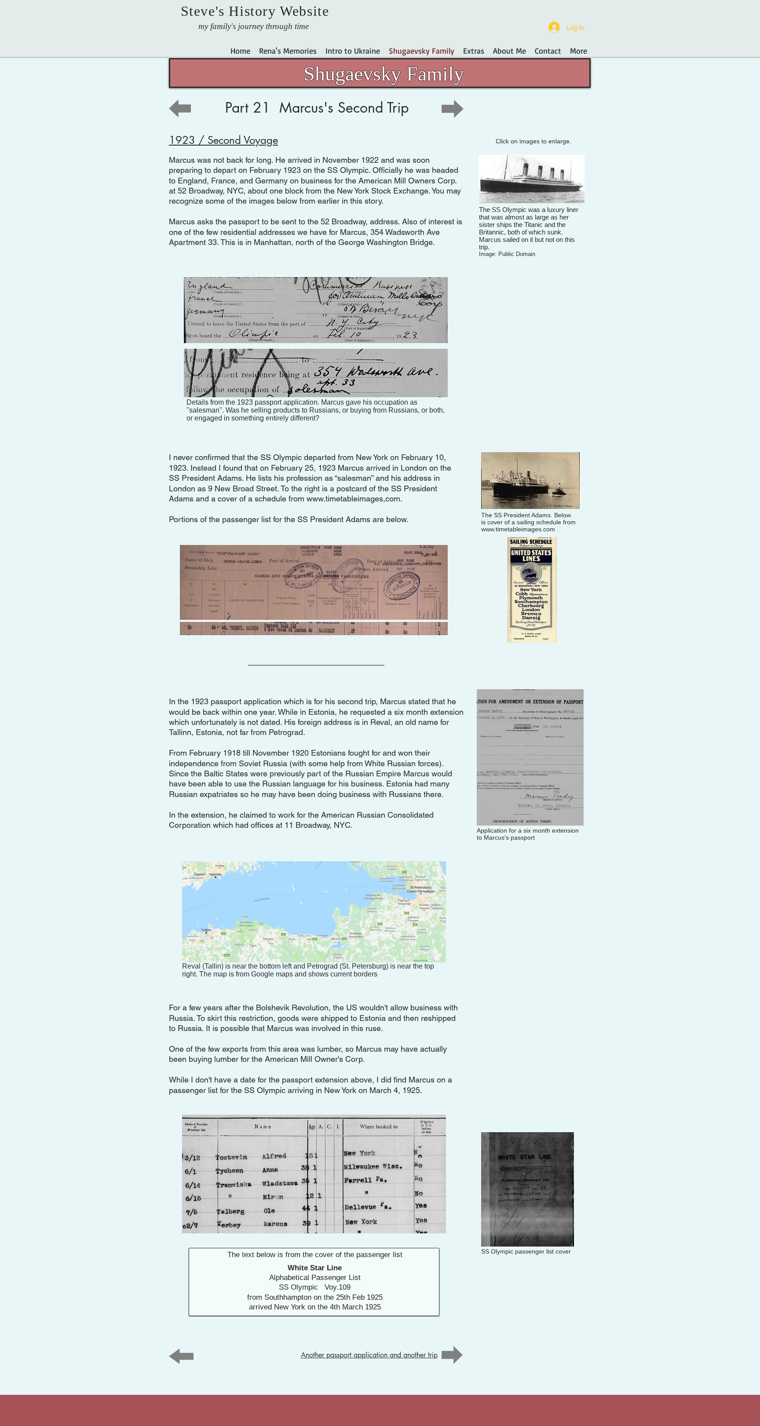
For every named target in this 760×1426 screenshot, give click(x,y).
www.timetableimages (345, 498)
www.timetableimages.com (518, 529)
